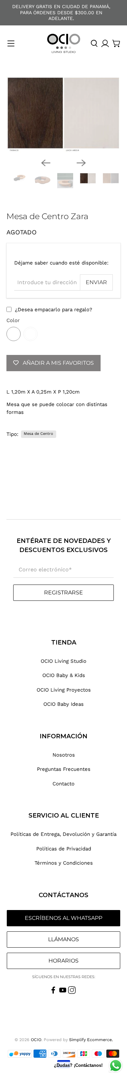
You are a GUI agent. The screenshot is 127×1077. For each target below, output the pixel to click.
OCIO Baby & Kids (63, 675)
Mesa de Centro (38, 433)
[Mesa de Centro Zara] (63, 115)
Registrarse (63, 592)
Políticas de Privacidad (63, 849)
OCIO (36, 1039)
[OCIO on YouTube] (63, 992)
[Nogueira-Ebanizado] (30, 334)
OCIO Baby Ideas (63, 704)
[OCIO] (64, 43)
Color (13, 320)
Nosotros (63, 755)
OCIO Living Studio (63, 661)
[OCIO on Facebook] (53, 992)
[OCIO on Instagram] (72, 992)
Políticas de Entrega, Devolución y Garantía (63, 834)
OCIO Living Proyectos (64, 690)
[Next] (81, 163)
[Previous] (46, 163)
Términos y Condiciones (64, 863)
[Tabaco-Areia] (13, 334)
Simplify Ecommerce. (91, 1039)
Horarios (63, 960)
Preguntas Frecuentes (63, 769)
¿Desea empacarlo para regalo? (53, 310)
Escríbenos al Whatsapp (63, 918)
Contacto (63, 784)
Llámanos (63, 939)
